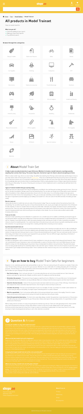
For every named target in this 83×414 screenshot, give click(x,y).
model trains (35, 177)
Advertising (59, 394)
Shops (57, 397)
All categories (60, 400)
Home (6, 16)
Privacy (58, 391)
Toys (11, 16)
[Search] (78, 9)
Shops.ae (62, 388)
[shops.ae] (41, 3)
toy (45, 371)
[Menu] (4, 4)
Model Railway (19, 16)
